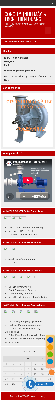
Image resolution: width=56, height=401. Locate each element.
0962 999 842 (45, 383)
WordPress (27, 396)
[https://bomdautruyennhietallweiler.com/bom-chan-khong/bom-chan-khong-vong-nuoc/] (28, 120)
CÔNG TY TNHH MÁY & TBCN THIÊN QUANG (25, 16)
